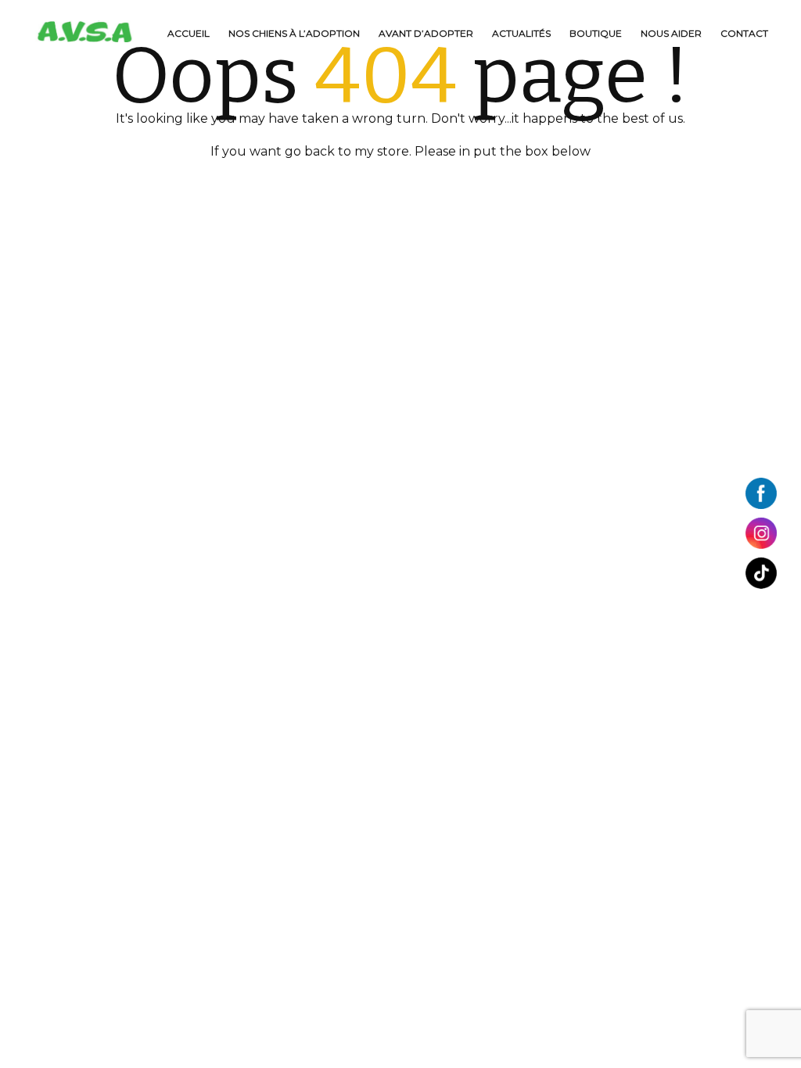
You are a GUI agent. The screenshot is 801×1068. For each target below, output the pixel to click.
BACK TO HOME (396, 184)
